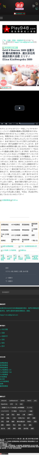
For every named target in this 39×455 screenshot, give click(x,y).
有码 (3, 343)
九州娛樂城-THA (6, 372)
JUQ (35, 400)
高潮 (32, 428)
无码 (3, 340)
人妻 (23, 414)
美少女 (3, 428)
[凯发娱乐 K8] (19, 14)
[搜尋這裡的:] (19, 292)
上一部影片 (9, 278)
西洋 (7, 268)
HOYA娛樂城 (4, 381)
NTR (11, 404)
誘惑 (19, 428)
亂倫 (18, 414)
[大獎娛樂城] (5, 200)
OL (16, 404)
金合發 (2, 379)
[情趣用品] (22, 250)
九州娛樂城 (4, 374)
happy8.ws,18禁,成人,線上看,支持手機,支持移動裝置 (19, 439)
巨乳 (2, 421)
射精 (34, 418)
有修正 (29, 421)
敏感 (13, 421)
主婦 (7, 414)
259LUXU (3, 400)
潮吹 (2, 425)
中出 (2, 414)
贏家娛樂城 (4, 386)
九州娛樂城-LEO (5, 370)
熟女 (14, 425)
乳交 (13, 414)
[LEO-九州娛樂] (20, 259)
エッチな (29, 407)
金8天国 (25, 271)
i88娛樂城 (3, 377)
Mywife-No (4, 404)
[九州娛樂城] (15, 260)
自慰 (20, 271)
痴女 (19, 425)
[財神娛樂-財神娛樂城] (35, 259)
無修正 (16, 271)
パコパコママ (5, 411)
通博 (1, 384)
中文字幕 (4, 329)
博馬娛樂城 (4, 368)
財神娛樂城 (4, 365)
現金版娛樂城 (17, 448)
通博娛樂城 (4, 363)
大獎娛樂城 (11, 445)
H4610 (29, 400)
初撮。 (8, 418)
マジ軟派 (13, 411)
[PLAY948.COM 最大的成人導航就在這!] (19, 32)
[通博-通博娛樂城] (7, 246)
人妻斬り (30, 414)
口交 (14, 418)
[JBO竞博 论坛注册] (10, 48)
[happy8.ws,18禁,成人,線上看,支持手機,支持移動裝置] (19, 5)
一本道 (30, 411)
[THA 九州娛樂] (9, 259)
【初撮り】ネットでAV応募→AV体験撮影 (12, 407)
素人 (25, 425)
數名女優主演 (21, 421)
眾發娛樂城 (13, 447)
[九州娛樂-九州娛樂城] (8, 250)
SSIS (21, 404)
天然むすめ (21, 418)
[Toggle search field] (38, 18)
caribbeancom (13, 400)
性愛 (7, 421)
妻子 (28, 418)
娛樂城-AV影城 (7, 448)
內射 (12, 271)
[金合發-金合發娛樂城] (28, 260)
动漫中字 (4, 336)
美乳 (30, 425)
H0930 (22, 400)
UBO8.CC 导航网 (6, 441)
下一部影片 (9, 281)
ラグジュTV (22, 411)
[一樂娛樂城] (14, 200)
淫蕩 (35, 421)
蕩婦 (14, 428)
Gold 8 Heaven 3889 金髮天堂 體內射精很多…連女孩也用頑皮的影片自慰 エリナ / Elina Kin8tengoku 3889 (18, 55)
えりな (8, 271)
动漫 (3, 333)
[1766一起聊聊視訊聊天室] (28, 246)
